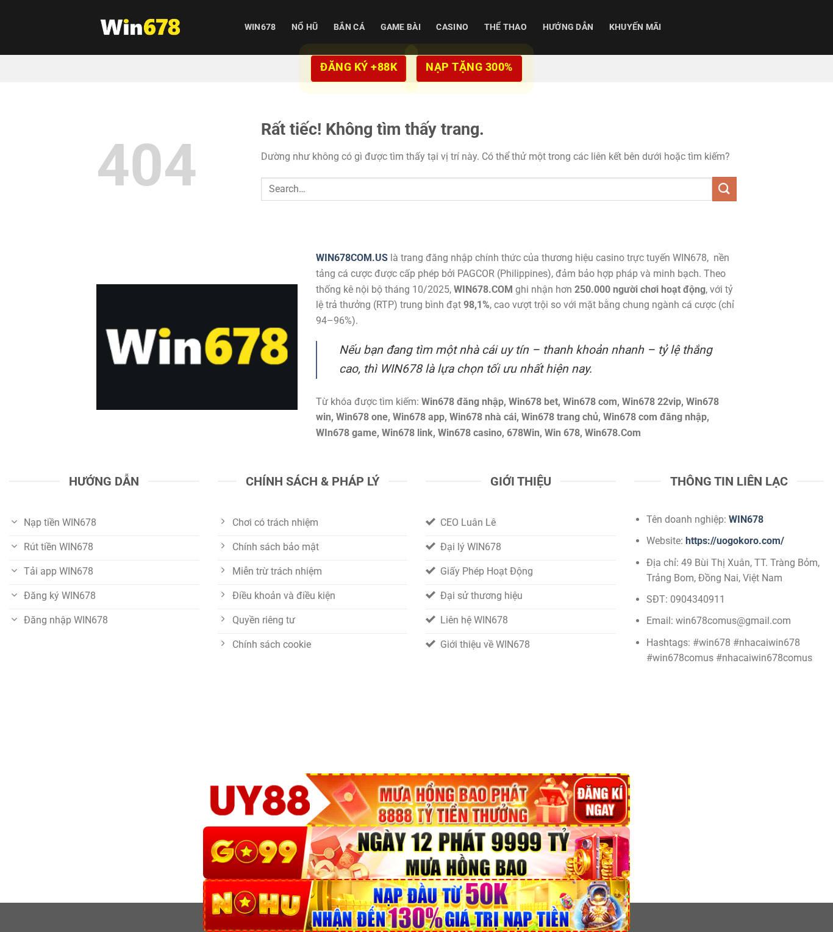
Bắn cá (349, 27)
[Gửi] (724, 189)
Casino (452, 27)
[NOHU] (416, 905)
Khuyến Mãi (635, 27)
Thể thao (505, 27)
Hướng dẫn (568, 27)
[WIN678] (157, 27)
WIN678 (260, 27)
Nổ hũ (304, 27)
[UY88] (416, 799)
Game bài (401, 27)
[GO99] (416, 853)
